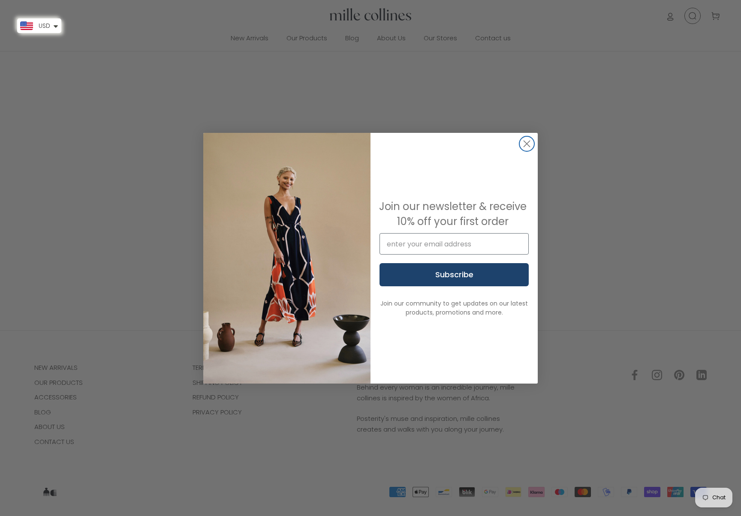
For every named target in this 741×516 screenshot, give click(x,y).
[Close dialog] (526, 143)
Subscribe (454, 274)
